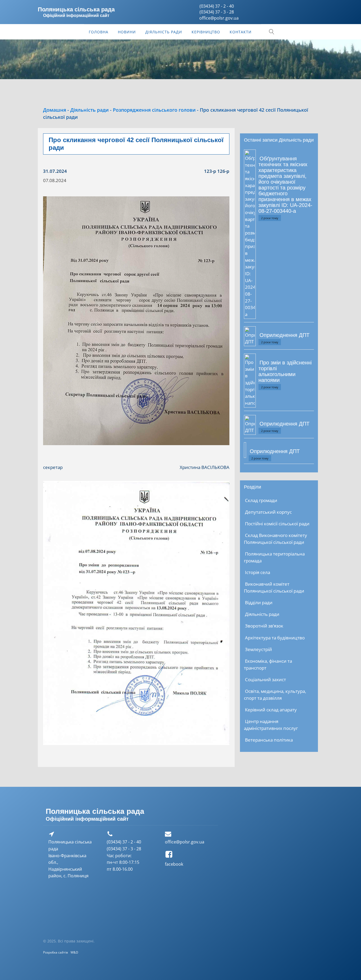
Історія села (257, 572)
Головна (98, 31)
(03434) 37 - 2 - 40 (217, 6)
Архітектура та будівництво (275, 638)
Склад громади (261, 500)
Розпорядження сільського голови (154, 110)
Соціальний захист (265, 679)
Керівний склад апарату (271, 710)
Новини (127, 31)
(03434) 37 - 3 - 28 (217, 12)
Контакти (241, 31)
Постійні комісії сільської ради (277, 524)
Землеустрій (258, 649)
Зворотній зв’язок (264, 626)
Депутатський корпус (268, 512)
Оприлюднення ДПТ (284, 335)
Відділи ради (258, 602)
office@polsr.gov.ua (184, 842)
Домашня (54, 110)
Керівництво (206, 31)
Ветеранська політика (269, 740)
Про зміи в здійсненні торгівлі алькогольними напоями (285, 371)
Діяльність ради (163, 31)
